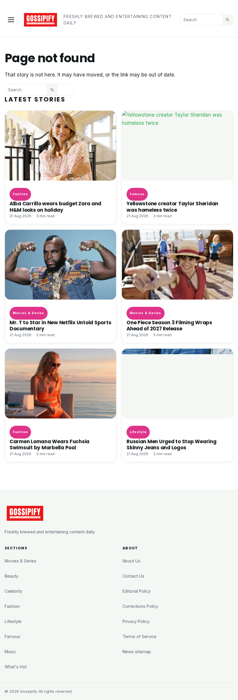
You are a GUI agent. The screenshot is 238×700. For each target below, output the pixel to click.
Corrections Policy (140, 606)
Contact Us (133, 575)
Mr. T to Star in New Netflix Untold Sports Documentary (60, 325)
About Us (131, 560)
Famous (137, 194)
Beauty (11, 575)
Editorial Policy (136, 591)
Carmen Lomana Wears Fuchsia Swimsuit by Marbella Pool (49, 444)
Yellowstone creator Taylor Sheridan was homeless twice (172, 206)
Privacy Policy (135, 621)
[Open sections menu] (11, 19)
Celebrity (13, 591)
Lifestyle (138, 432)
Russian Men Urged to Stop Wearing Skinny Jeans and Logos (172, 444)
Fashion (20, 194)
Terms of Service (139, 636)
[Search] (227, 19)
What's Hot (16, 666)
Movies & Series (28, 313)
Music (10, 651)
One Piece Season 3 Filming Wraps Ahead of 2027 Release (169, 325)
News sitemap (136, 651)
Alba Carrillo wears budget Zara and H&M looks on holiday (55, 206)
